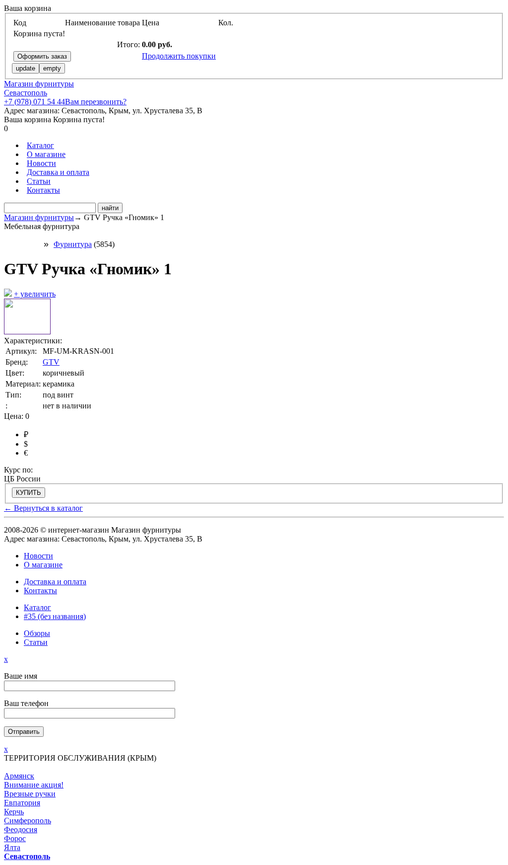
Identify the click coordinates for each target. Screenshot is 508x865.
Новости (41, 163)
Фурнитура (73, 244)
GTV (51, 362)
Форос (15, 838)
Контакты (43, 190)
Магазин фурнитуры (39, 83)
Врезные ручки (30, 793)
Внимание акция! (34, 785)
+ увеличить (35, 294)
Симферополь (27, 820)
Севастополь (25, 92)
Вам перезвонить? (96, 101)
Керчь (14, 811)
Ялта (12, 847)
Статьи (39, 181)
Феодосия (20, 829)
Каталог (40, 145)
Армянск (19, 776)
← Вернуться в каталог (43, 508)
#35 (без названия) (55, 616)
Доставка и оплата (58, 172)
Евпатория (22, 802)
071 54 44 (34, 101)
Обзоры (37, 633)
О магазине (46, 154)
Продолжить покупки (179, 56)
